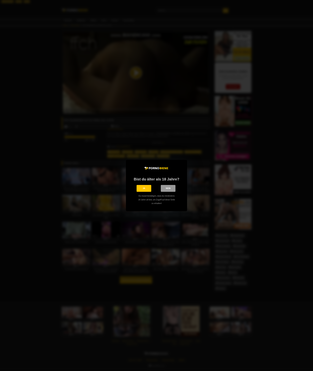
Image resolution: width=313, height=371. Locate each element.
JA (144, 188)
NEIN (168, 188)
